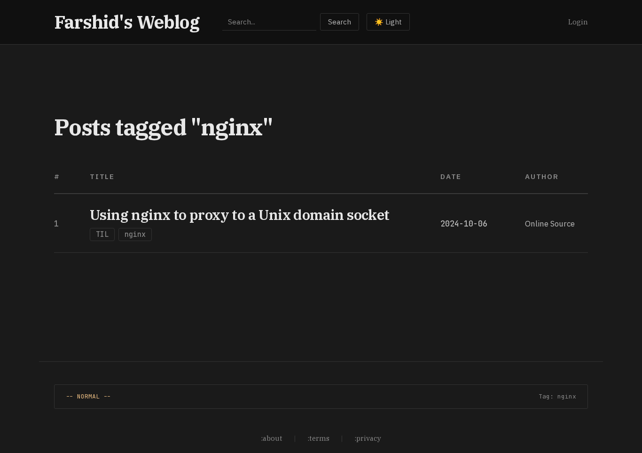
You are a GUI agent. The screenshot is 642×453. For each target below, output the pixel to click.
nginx (135, 234)
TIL (102, 234)
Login (578, 21)
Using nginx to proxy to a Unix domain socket (240, 214)
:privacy (367, 438)
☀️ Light (388, 21)
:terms (318, 438)
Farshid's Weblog (127, 21)
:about (271, 438)
